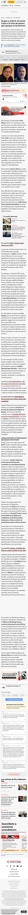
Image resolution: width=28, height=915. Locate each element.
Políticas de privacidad (14, 884)
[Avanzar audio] (22, 101)
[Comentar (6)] (17, 57)
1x (25, 101)
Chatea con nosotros (15, 876)
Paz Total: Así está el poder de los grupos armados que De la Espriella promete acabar (18, 228)
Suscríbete (11, 2)
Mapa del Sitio (14, 869)
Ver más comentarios (14, 774)
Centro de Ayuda (14, 886)
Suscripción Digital (14, 874)
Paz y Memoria (15, 218)
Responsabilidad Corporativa (14, 881)
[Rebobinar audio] (20, 101)
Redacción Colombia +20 (11, 51)
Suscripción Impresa (14, 871)
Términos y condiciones (14, 882)
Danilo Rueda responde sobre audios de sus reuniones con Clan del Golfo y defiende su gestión (18, 236)
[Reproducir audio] (3, 99)
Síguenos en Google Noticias (15, 699)
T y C (14, 854)
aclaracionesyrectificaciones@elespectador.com (14, 899)
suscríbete (11, 847)
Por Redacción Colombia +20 (13, 686)
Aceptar (24, 911)
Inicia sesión (5, 847)
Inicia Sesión (19, 2)
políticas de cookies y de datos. (9, 913)
